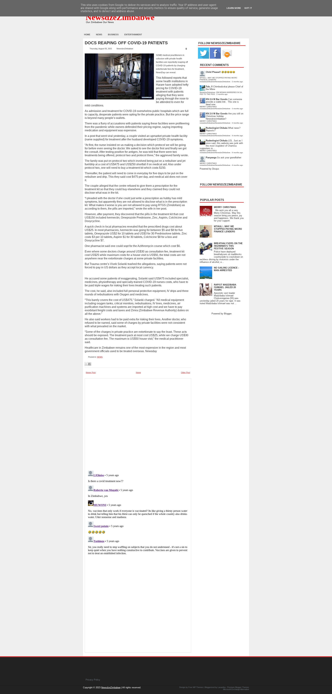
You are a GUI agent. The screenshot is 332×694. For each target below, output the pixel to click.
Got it (248, 8)
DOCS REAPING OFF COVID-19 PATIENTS (126, 43)
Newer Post (91, 372)
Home (87, 34)
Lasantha (221, 687)
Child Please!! (213, 72)
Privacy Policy (93, 679)
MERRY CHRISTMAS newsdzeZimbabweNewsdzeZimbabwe (215, 108)
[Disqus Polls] (138, 423)
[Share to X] (86, 364)
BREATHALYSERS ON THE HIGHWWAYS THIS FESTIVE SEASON (228, 246)
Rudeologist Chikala (216, 128)
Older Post (185, 372)
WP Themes (198, 687)
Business (113, 34)
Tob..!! (209, 86)
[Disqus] (138, 512)
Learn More (234, 8)
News (99, 34)
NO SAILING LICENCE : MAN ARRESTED (226, 269)
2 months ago (237, 82)
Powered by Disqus (209, 168)
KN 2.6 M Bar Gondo (217, 99)
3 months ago (237, 109)
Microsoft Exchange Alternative (236, 689)
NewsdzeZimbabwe (120, 17)
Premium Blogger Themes (238, 687)
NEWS (100, 357)
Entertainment (133, 34)
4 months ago (237, 136)
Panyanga (211, 157)
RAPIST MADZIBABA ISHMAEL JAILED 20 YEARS (225, 287)
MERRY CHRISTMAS (225, 207)
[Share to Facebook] (89, 364)
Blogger (227, 313)
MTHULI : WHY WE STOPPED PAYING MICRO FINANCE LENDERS (228, 229)
